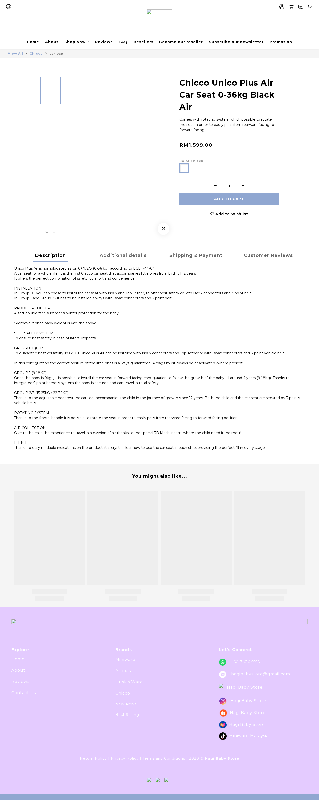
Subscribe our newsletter (236, 42)
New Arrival (126, 704)
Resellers (143, 42)
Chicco (36, 53)
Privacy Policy (125, 758)
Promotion (281, 42)
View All (15, 53)
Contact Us (23, 692)
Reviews (104, 42)
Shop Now (75, 42)
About (51, 42)
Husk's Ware (129, 682)
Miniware (125, 659)
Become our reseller (181, 42)
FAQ (123, 42)
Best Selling (127, 714)
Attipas (123, 670)
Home (33, 42)
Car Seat (56, 53)
